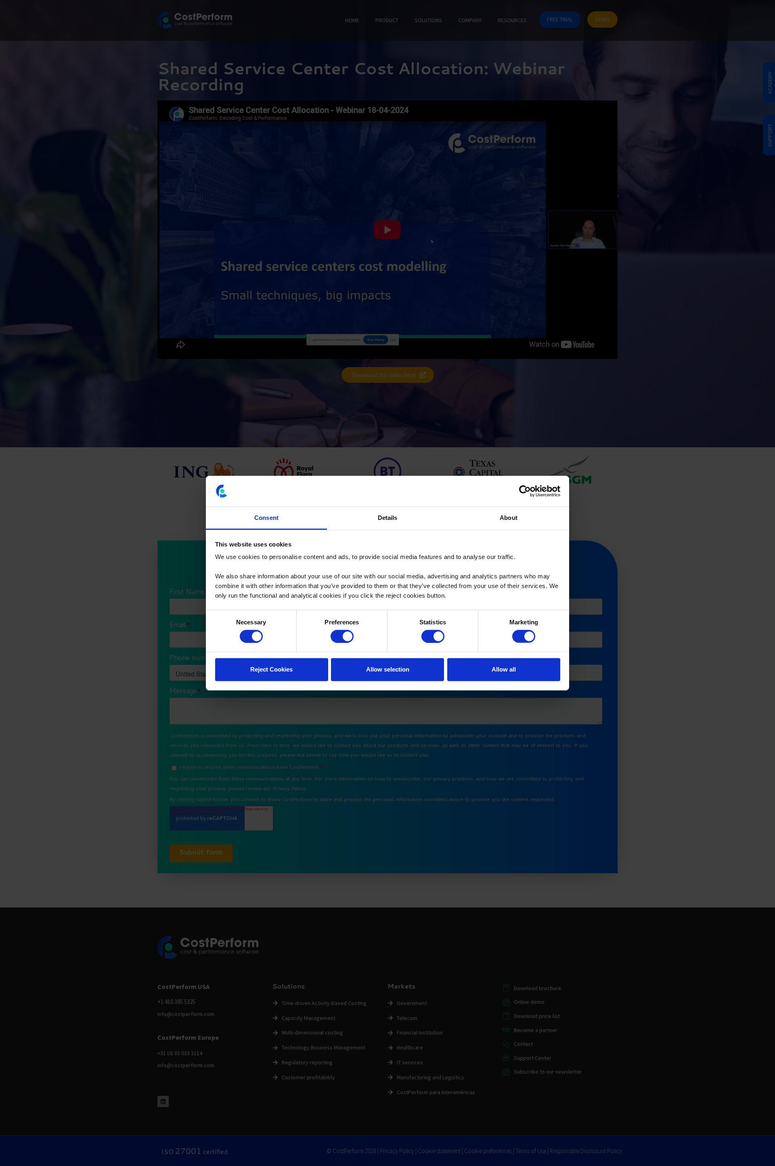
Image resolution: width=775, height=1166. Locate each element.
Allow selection (387, 669)
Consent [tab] (266, 517)
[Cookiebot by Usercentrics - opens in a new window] (525, 491)
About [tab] (508, 517)
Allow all (504, 669)
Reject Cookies (271, 669)
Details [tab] (388, 517)
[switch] (342, 636)
